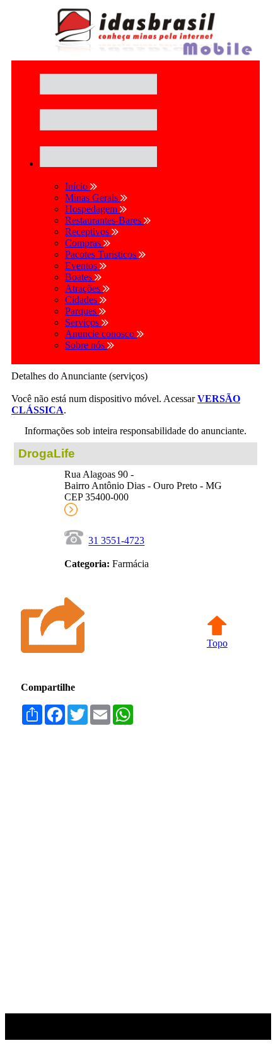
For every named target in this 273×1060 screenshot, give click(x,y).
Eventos (82, 265)
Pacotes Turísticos (102, 254)
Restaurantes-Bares (104, 220)
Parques (82, 311)
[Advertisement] (135, 875)
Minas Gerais (92, 197)
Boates (80, 277)
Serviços (83, 322)
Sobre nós (86, 345)
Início (77, 186)
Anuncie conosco (101, 333)
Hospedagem (92, 209)
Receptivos (88, 231)
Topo (217, 643)
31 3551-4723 (116, 541)
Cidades (82, 299)
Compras (84, 243)
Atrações (84, 288)
